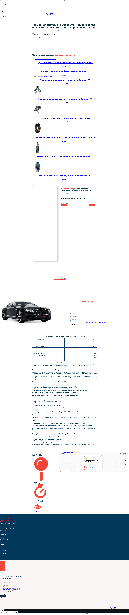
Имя (71, 315)
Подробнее (64, 66)
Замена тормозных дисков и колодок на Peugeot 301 (65, 99)
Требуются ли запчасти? (74, 309)
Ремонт (4, 4)
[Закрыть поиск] (2, 610)
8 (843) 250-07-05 (37, 511)
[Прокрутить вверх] (1, 596)
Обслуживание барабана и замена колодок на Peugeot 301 (66, 137)
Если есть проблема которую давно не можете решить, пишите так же (73, 201)
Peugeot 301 (46, 21)
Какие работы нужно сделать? (75, 306)
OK (86, 613)
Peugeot (42, 21)
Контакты (4, 8)
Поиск (16, 612)
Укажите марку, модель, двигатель (76, 312)
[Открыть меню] (1, 18)
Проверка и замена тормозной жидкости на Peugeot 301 (65, 156)
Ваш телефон (72, 317)
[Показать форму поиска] (2, 11)
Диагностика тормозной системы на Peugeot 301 (65, 71)
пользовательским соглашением (100, 322)
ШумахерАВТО (34, 21)
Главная (4, 3)
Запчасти (4, 5)
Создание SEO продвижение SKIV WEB (16, 557)
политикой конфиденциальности (89, 322)
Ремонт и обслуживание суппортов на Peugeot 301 (65, 175)
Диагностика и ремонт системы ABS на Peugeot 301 (65, 62)
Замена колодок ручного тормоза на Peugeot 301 (65, 80)
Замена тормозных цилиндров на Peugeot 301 (65, 118)
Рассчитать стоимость (76, 324)
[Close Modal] (2, 573)
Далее (92, 204)
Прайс (3, 7)
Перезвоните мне (7, 591)
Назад (64, 204)
